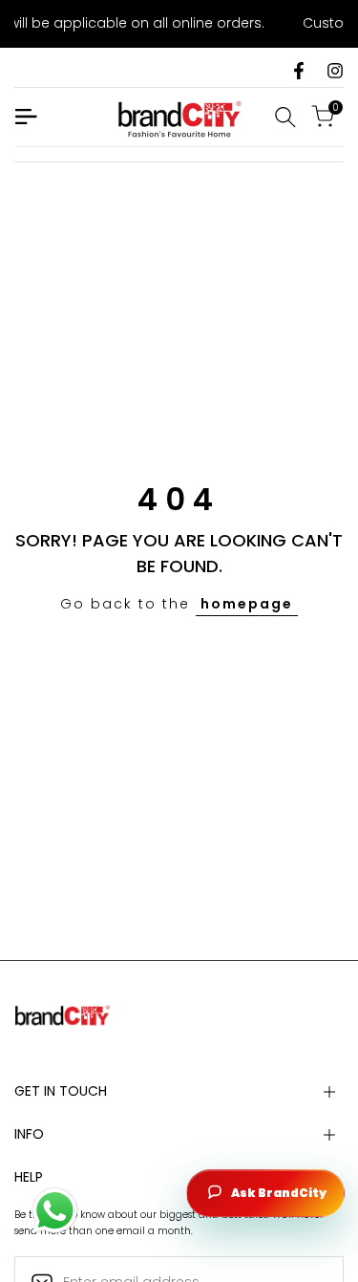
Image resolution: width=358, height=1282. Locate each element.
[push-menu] (25, 116)
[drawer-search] (285, 117)
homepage (246, 603)
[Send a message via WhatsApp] (55, 1211)
